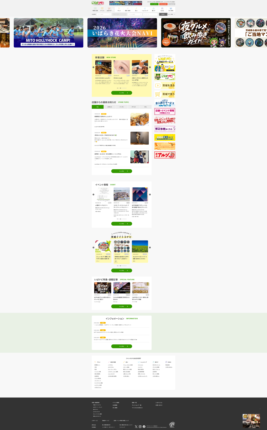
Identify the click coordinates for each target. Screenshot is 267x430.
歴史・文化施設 (126, 371)
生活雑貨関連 (141, 371)
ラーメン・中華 (98, 371)
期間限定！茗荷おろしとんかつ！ (103, 116)
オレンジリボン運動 (97, 414)
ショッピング (145, 10)
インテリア (140, 367)
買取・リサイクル (141, 374)
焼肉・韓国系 (97, 374)
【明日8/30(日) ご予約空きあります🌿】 (106, 135)
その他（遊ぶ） (126, 376)
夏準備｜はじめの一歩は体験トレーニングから (108, 154)
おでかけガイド (96, 411)
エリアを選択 (100, 14)
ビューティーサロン (112, 369)
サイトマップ (122, 427)
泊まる (162, 10)
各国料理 (97, 376)
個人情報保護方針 (106, 425)
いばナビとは (159, 402)
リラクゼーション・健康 (113, 371)
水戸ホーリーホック (97, 407)
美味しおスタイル (97, 416)
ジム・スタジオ (111, 374)
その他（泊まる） (168, 367)
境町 (146, 254)
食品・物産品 (141, 369)
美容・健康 (127, 10)
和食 (96, 369)
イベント (102, 10)
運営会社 (94, 425)
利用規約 (94, 427)
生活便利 (155, 371)
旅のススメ (95, 409)
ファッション (140, 365)
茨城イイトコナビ (97, 405)
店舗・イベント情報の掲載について (121, 420)
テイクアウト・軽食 (99, 383)
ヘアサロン (110, 365)
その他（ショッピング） (142, 376)
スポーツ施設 (126, 367)
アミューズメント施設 (128, 365)
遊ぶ (136, 10)
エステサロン (111, 367)
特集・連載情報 (95, 402)
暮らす (153, 10)
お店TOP (109, 10)
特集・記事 (95, 10)
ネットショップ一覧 (136, 405)
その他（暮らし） (156, 376)
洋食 (96, 367)
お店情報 (115, 405)
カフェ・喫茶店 (98, 378)
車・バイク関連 (156, 374)
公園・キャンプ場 (127, 374)
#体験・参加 (97, 215)
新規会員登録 (163, 4)
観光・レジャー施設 (127, 369)
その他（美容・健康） (112, 376)
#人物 (134, 261)
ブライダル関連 (156, 367)
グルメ (119, 10)
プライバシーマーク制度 (151, 426)
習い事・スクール (156, 365)
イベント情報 (116, 402)
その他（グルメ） (98, 387)
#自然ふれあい (103, 215)
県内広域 (108, 254)
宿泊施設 (167, 365)
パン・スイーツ (98, 380)
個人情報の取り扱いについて (126, 425)
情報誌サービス (105, 420)
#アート (97, 262)
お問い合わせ (159, 405)
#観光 (97, 261)
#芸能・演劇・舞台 (117, 216)
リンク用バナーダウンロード (108, 427)
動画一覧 (134, 402)
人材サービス (95, 420)
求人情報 (171, 10)
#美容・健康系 (139, 213)
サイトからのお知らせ (137, 408)
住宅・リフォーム (156, 369)
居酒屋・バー (97, 365)
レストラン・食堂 (98, 385)
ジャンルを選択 (132, 14)
